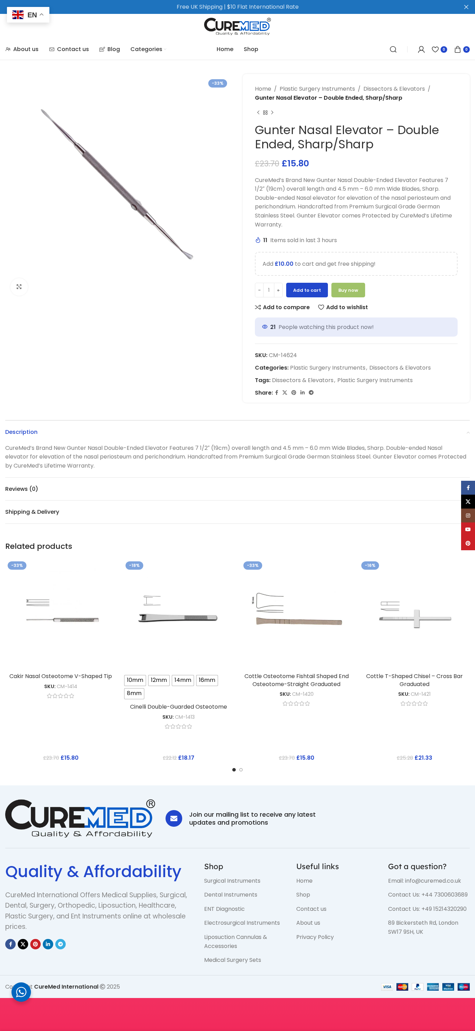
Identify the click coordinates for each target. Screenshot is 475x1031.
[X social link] (284, 392)
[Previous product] (258, 112)
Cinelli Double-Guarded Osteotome (178, 707)
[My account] (421, 49)
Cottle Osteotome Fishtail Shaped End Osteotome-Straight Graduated (296, 680)
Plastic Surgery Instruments (317, 89)
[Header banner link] (227, 7)
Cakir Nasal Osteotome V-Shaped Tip (60, 676)
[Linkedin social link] (302, 392)
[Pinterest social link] (293, 392)
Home (263, 89)
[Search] (393, 49)
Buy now (348, 290)
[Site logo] (237, 26)
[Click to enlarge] (19, 287)
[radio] (135, 680)
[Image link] (80, 818)
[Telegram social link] (311, 392)
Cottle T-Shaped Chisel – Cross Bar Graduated (414, 680)
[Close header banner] (466, 7)
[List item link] (245, 880)
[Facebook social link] (276, 392)
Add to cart (307, 290)
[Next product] (272, 112)
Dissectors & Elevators (394, 89)
